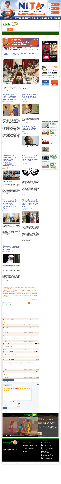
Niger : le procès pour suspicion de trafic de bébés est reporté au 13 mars (29, 128)
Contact (11, 33)
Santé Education (45, 448)
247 (17, 302)
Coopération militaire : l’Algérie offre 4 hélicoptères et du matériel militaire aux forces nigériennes (53, 165)
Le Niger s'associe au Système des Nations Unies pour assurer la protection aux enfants (10, 96)
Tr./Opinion (5, 33)
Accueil (4, 29)
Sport (41, 29)
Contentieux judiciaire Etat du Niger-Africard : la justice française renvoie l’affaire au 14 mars (30, 158)
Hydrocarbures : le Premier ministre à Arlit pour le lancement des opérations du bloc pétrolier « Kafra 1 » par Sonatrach (53, 158)
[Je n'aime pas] (36, 319)
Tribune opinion (45, 446)
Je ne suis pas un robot (10, 404)
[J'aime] (35, 319)
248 (20, 302)
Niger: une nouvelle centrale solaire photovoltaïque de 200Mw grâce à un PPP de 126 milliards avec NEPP (53, 141)
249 (23, 302)
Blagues (25, 442)
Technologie (51, 29)
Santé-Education (35, 29)
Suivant (7, 304)
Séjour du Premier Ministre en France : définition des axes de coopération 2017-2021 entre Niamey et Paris (30, 203)
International (21, 29)
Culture (45, 29)
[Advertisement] (21, 315)
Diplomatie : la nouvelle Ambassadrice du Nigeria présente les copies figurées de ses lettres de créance (53, 149)
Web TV (25, 451)
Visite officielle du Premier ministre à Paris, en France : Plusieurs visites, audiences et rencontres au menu (19, 288)
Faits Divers (44, 456)
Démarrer (5, 302)
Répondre (26, 324)
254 (37, 302)
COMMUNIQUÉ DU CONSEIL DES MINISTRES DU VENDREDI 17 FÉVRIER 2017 (18, 54)
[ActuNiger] (11, 24)
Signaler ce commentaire (34, 324)
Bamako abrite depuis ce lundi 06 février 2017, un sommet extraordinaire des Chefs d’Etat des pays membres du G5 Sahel (20, 291)
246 (14, 302)
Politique (10, 29)
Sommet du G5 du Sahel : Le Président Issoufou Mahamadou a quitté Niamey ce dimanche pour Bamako (20, 296)
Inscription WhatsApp (27, 454)
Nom (6, 385)
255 (4, 304)
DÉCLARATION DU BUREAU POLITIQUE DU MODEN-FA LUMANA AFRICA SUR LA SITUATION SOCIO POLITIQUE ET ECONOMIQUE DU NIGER (11, 161)
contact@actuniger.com (9, 450)
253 (34, 302)
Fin (11, 304)
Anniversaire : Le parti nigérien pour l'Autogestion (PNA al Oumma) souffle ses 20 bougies (20, 293)
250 (26, 302)
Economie (28, 29)
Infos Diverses (34, 445)
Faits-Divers (26, 445)
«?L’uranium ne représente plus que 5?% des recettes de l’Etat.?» (11, 247)
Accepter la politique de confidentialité (12, 401)
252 (31, 302)
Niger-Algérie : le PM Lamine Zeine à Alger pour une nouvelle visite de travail (53, 125)
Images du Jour (33, 442)
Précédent (10, 302)
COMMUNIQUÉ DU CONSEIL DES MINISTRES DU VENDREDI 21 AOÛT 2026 (53, 132)
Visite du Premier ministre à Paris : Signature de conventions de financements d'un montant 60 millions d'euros (11, 204)
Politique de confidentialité (28, 448)
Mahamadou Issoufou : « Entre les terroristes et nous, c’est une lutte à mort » (30, 96)
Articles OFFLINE (45, 455)
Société (15, 29)
